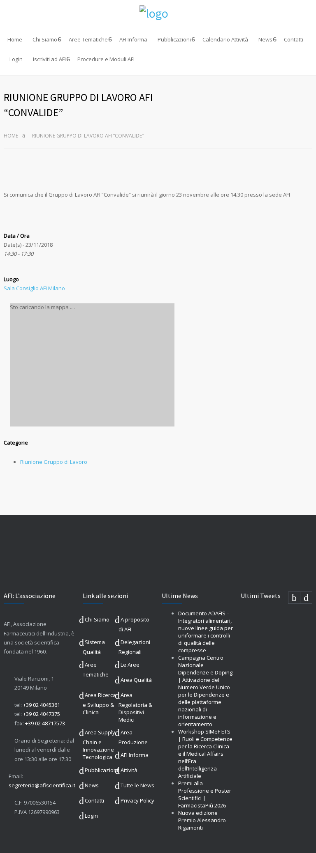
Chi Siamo (45, 39)
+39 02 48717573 (45, 723)
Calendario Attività (225, 39)
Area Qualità (136, 679)
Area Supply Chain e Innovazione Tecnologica (99, 745)
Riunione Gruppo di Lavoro (53, 461)
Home (14, 39)
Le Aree (130, 664)
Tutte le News (137, 785)
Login (16, 59)
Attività (129, 770)
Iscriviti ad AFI (49, 59)
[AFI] (158, 13)
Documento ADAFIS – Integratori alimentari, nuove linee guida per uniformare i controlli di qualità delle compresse (205, 632)
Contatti (293, 39)
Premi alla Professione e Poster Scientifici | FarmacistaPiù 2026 (204, 794)
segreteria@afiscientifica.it (42, 785)
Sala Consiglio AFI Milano (34, 288)
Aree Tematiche (88, 39)
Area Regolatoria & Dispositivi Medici (135, 707)
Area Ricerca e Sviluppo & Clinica (99, 703)
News (265, 39)
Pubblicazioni (174, 39)
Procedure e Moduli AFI (106, 59)
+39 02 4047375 (41, 714)
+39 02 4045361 (41, 705)
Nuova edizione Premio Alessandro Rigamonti (202, 820)
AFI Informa (133, 39)
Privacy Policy (137, 800)
